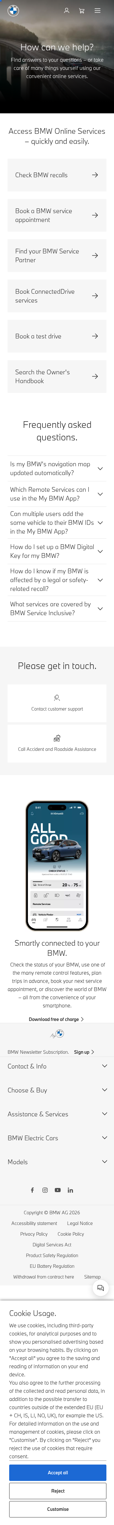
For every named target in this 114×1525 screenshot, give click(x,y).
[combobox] (100, 1288)
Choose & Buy (27, 1090)
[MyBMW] (67, 10)
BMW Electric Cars (33, 1138)
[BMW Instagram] (45, 1191)
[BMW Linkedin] (70, 1191)
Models (18, 1162)
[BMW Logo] (13, 10)
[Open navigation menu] (98, 10)
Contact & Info (27, 1066)
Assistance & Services (38, 1114)
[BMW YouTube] (57, 1191)
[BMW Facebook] (32, 1191)
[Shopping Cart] (82, 10)
